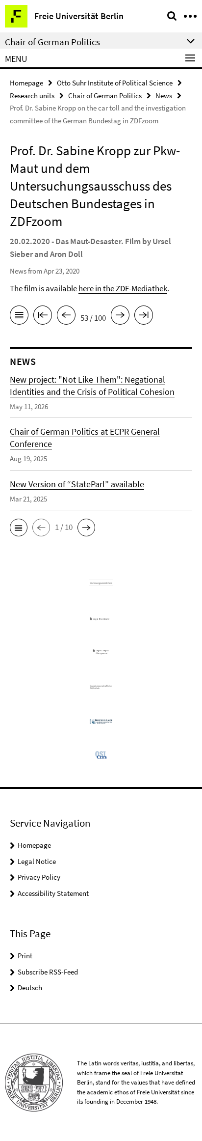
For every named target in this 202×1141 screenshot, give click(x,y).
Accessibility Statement (53, 893)
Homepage (26, 82)
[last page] (143, 316)
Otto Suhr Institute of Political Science (115, 82)
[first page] (42, 316)
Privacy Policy (39, 877)
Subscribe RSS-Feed (48, 971)
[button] (18, 527)
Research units (32, 95)
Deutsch (30, 987)
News (163, 95)
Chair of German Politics (105, 95)
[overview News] (19, 316)
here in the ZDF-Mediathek (122, 288)
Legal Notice (37, 861)
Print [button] (25, 955)
